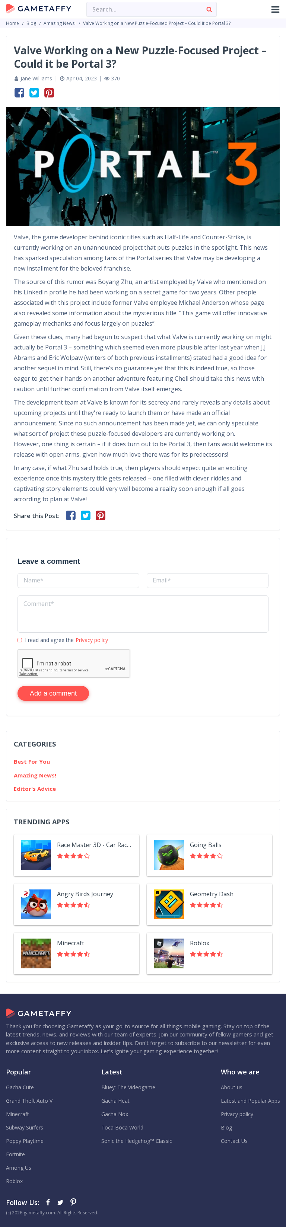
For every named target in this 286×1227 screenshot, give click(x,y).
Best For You (32, 761)
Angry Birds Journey (85, 894)
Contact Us (234, 1140)
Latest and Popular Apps (250, 1100)
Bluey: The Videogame (128, 1087)
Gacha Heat (115, 1100)
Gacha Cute (20, 1087)
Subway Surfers (24, 1127)
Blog (31, 23)
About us (231, 1087)
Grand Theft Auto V (29, 1100)
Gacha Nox (114, 1114)
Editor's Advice (35, 788)
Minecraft (70, 943)
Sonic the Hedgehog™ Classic (136, 1140)
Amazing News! (60, 23)
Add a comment (53, 693)
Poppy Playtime (25, 1140)
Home (12, 23)
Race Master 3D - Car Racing (94, 845)
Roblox (199, 943)
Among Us (18, 1167)
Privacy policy (92, 639)
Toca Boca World (122, 1127)
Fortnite (15, 1154)
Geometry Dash (211, 894)
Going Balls (206, 845)
